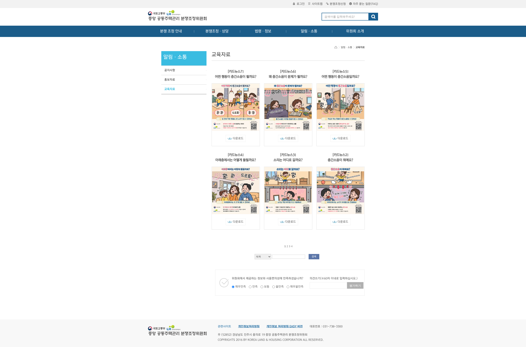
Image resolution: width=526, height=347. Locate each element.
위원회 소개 (355, 31)
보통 (266, 286)
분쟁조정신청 (338, 4)
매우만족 (240, 286)
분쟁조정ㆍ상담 (216, 31)
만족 (255, 286)
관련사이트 (224, 326)
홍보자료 (169, 79)
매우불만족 (296, 286)
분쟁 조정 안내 (171, 31)
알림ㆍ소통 (309, 31)
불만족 (280, 286)
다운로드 (238, 138)
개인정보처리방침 (249, 326)
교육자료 (169, 89)
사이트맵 (317, 4)
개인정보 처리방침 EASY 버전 (284, 326)
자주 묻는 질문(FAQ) (365, 4)
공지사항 (169, 70)
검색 (314, 256)
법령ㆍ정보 (263, 31)
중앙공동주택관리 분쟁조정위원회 (178, 16)
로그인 (301, 4)
